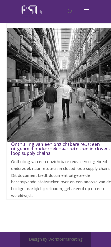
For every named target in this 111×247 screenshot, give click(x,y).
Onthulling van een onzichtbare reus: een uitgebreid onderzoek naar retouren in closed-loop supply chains (60, 148)
